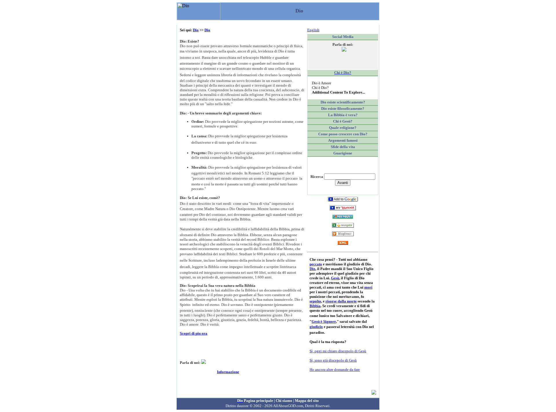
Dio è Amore (321, 83)
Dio (196, 30)
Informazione (228, 372)
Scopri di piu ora (193, 333)
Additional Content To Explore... (338, 92)
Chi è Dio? (320, 87)
